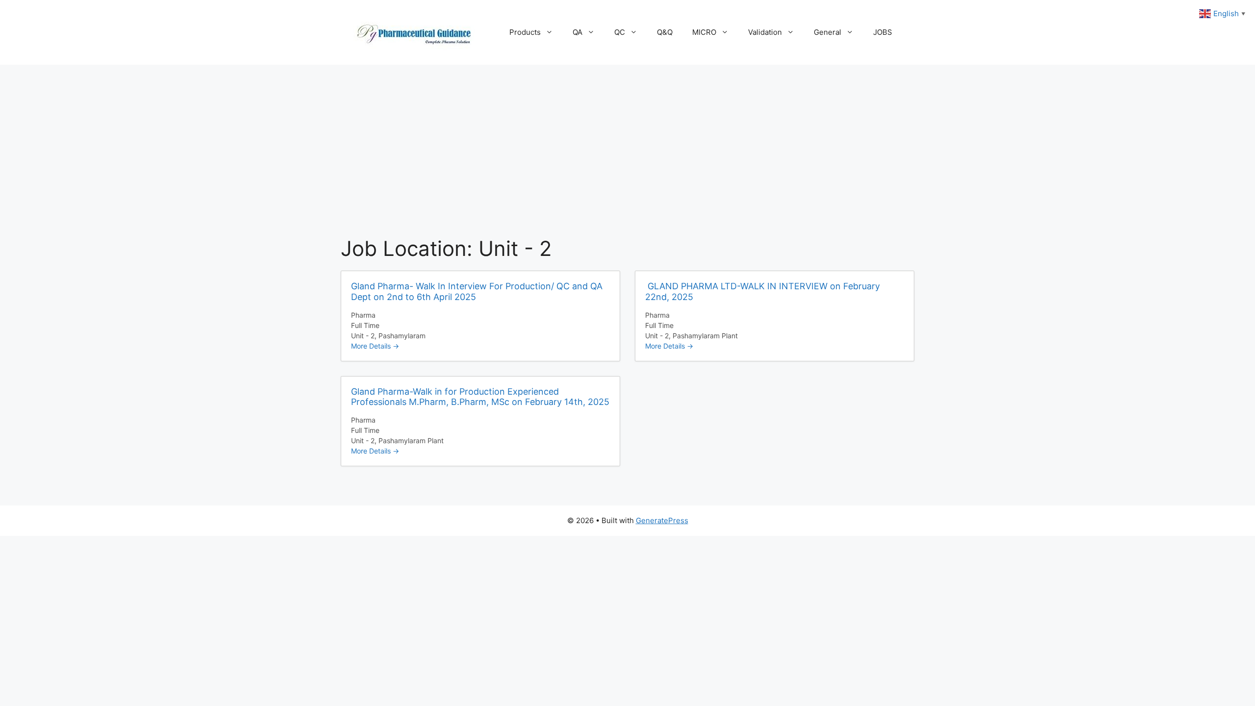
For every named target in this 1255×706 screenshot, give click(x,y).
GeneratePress (662, 520)
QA (577, 32)
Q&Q (665, 32)
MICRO (704, 32)
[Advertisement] (627, 138)
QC (619, 32)
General (827, 32)
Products (525, 32)
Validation (765, 32)
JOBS (882, 32)
